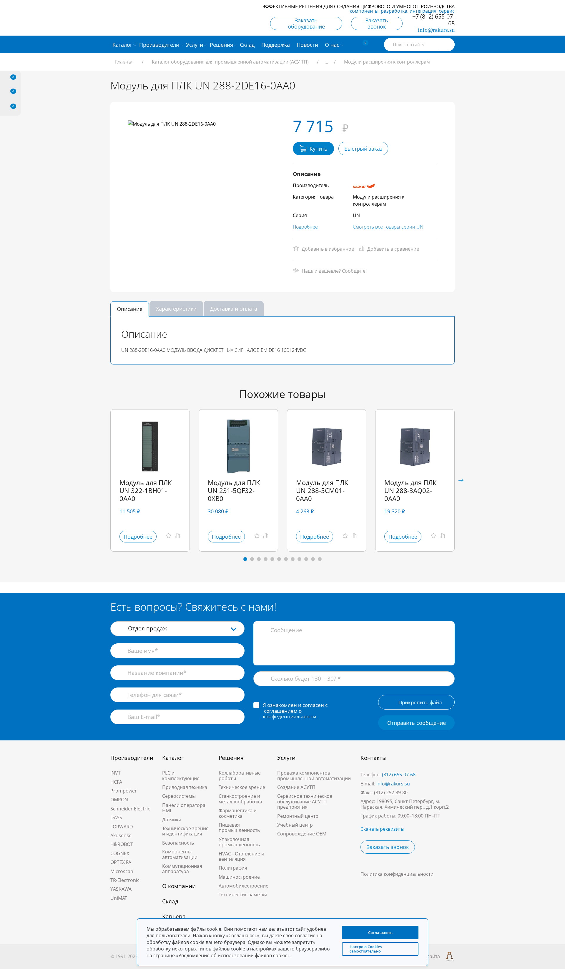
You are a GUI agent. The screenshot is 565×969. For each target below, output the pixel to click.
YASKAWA (121, 889)
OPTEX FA (120, 862)
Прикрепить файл (420, 702)
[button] (460, 480)
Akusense (121, 835)
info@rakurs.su (436, 29)
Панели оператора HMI (183, 808)
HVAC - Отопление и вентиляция (241, 856)
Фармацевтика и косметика (238, 813)
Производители (131, 758)
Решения (231, 758)
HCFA (116, 782)
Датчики (171, 819)
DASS (116, 817)
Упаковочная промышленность (239, 842)
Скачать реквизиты (382, 829)
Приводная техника (184, 787)
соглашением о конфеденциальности (289, 713)
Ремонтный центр (297, 816)
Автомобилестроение (243, 886)
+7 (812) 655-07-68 (433, 19)
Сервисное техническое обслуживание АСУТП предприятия (304, 801)
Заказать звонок (376, 23)
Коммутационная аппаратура (182, 869)
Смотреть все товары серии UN (388, 227)
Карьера (174, 916)
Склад (170, 901)
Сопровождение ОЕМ (301, 833)
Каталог (173, 758)
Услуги (286, 758)
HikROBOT (121, 844)
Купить (319, 148)
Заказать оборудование (306, 23)
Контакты (373, 758)
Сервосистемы (179, 796)
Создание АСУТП (296, 787)
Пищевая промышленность (239, 827)
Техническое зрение (242, 787)
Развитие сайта (422, 956)
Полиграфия (233, 868)
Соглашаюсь (380, 932)
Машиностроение (239, 877)
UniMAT (118, 898)
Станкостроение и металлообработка (240, 799)
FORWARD (121, 826)
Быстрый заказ (363, 148)
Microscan (121, 871)
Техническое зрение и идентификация (185, 831)
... (326, 62)
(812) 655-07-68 (399, 774)
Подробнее (305, 227)
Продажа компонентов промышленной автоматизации (314, 775)
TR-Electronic (124, 880)
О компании (179, 886)
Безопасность (178, 843)
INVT (115, 773)
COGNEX (119, 853)
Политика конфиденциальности (396, 874)
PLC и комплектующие (181, 775)
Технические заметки (243, 894)
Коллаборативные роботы (240, 775)
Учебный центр (295, 825)
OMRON (119, 799)
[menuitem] (248, 44)
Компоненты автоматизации (179, 854)
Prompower (123, 790)
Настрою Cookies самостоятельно (366, 949)
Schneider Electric (130, 808)
